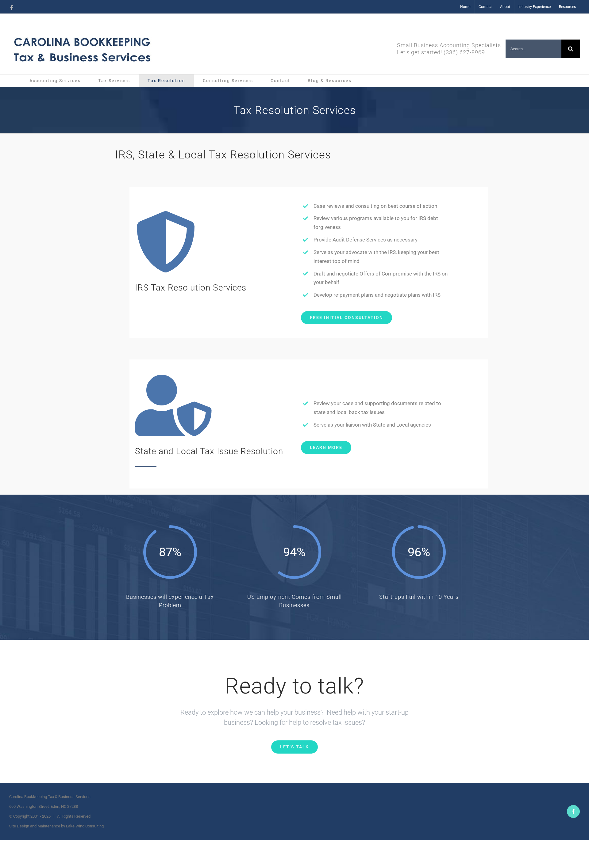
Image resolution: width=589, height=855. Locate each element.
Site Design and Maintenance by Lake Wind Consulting (56, 826)
